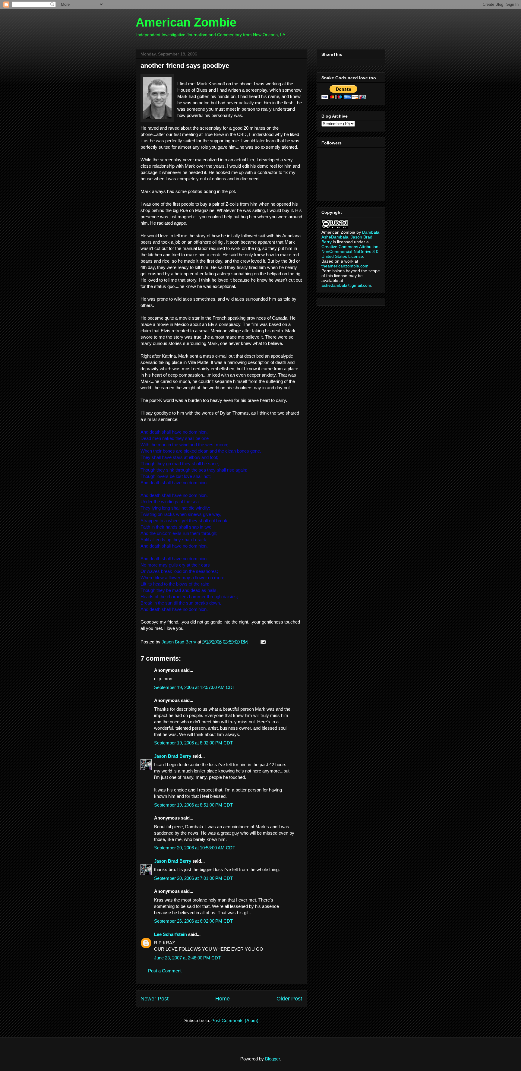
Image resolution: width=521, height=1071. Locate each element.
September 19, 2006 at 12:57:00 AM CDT (194, 687)
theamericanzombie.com (344, 266)
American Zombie (186, 22)
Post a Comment (165, 970)
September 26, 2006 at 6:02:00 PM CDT (193, 921)
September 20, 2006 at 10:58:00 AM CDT (194, 847)
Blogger (272, 1058)
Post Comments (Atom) (234, 1020)
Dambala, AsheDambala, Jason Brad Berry (350, 237)
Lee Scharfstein (170, 934)
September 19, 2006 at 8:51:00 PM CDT (193, 804)
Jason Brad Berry (172, 756)
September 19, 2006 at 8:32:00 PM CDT (193, 742)
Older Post (289, 999)
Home (222, 999)
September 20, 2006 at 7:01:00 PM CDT (193, 878)
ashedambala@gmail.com (346, 285)
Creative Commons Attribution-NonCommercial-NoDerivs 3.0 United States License (350, 251)
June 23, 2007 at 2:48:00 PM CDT (187, 957)
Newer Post (155, 999)
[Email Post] (262, 641)
